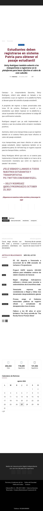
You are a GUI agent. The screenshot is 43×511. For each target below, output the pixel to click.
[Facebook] (13, 472)
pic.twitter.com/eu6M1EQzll (20, 178)
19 (17, 401)
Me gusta (8, 361)
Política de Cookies (18, 484)
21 (27, 401)
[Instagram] (19, 472)
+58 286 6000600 (24, 508)
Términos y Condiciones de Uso (14, 482)
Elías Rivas (11, 218)
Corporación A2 (32, 490)
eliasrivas (14, 76)
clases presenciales (15, 220)
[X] (24, 472)
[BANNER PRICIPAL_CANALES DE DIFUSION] (21, 9)
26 (17, 404)
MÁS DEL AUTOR (30, 255)
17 (5, 401)
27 (22, 404)
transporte (33, 220)
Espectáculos (6, 316)
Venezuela (10, 41)
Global (4, 284)
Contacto (27, 484)
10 (5, 397)
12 (17, 397)
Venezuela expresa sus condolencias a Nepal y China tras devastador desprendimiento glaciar (27, 291)
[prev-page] (3, 321)
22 (32, 401)
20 (22, 401)
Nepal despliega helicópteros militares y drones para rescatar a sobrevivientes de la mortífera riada (27, 282)
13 (22, 397)
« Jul (3, 411)
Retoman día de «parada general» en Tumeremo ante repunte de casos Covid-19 (31, 244)
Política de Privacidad (30, 482)
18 (10, 401)
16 (38, 397)
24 (5, 404)
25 (10, 404)
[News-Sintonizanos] (17, 355)
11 (10, 397)
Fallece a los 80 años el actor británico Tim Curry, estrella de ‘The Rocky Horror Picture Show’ (27, 313)
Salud (4, 275)
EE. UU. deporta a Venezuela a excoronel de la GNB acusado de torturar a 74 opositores (27, 262)
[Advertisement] (21, 25)
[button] (3, 2)
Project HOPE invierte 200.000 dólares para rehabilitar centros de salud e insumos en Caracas (27, 272)
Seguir (22, 361)
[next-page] (6, 321)
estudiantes (26, 220)
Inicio (3, 41)
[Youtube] (30, 472)
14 (27, 397)
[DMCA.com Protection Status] (21, 506)
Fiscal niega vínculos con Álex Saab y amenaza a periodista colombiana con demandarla (12, 245)
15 (32, 397)
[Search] (40, 2)
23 (38, 401)
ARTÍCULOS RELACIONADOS (12, 255)
